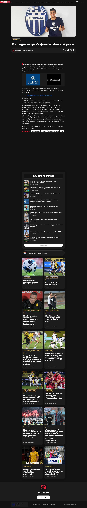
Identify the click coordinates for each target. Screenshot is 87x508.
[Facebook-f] (76, 2)
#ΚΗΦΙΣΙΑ (44, 131)
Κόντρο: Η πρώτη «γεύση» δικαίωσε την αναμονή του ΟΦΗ (45, 231)
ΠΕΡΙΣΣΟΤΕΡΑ (43, 245)
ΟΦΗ (7, 2)
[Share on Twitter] (65, 50)
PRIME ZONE (56, 2)
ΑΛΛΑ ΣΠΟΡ (49, 2)
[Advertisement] (45, 59)
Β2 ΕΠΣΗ (34, 2)
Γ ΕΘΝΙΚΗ (12, 2)
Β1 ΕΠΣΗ (29, 2)
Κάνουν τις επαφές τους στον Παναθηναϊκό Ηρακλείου (44, 219)
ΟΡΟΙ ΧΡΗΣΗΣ (45, 504)
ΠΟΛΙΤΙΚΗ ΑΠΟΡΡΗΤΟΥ (36, 504)
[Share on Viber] (71, 50)
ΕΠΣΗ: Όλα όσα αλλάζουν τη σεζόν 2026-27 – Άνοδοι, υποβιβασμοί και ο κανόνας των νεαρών (44, 200)
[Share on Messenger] (68, 50)
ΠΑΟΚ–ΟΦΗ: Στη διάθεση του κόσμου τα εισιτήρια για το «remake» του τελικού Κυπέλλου (45, 188)
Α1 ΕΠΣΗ (17, 2)
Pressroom (18, 50)
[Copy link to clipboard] (73, 50)
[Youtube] (81, 2)
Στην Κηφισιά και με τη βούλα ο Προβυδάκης (39, 95)
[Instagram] (78, 2)
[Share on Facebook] (63, 50)
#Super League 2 (36, 131)
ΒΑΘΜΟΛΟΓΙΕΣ (72, 2)
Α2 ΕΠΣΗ (23, 2)
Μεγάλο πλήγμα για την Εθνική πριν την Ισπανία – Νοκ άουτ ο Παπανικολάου (46, 213)
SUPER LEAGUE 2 (16, 39)
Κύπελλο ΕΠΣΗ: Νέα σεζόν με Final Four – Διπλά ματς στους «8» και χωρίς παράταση (45, 194)
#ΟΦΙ (62, 131)
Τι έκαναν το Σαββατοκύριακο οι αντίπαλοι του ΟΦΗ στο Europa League (45, 238)
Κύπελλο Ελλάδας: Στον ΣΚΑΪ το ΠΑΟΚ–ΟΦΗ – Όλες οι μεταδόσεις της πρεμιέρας (44, 182)
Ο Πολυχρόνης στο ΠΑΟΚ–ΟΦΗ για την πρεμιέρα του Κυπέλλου (44, 206)
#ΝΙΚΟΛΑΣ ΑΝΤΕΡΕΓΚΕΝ (53, 131)
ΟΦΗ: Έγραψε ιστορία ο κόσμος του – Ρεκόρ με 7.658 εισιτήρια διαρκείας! (46, 225)
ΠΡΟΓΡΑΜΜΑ (64, 2)
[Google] (83, 2)
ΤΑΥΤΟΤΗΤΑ (52, 504)
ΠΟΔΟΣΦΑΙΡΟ (41, 2)
